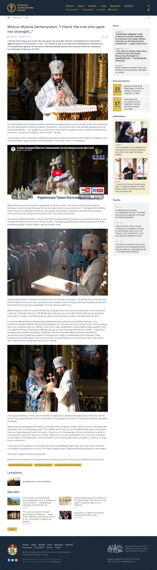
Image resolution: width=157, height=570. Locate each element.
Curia (49, 545)
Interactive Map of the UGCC (135, 551)
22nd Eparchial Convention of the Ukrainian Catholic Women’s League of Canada (132, 104)
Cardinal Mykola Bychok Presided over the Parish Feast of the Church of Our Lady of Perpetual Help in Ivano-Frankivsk (90, 501)
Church (26, 545)
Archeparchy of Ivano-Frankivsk (68, 465)
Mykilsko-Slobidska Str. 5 (116, 559)
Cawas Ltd (36, 554)
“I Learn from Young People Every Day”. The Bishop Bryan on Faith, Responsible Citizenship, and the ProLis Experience (130, 187)
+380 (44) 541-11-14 (114, 561)
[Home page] (8, 18)
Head (33, 545)
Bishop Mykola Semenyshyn (20, 465)
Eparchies (58, 545)
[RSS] (16, 560)
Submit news (55, 561)
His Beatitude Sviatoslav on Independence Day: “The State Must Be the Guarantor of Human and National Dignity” (130, 214)
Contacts (49, 547)
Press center (27, 547)
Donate (58, 547)
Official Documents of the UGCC (136, 548)
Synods (41, 545)
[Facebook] (8, 560)
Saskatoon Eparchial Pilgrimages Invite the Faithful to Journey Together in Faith (134, 89)
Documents (39, 547)
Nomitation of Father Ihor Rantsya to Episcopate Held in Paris (89, 514)
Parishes (69, 545)
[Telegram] (12, 560)
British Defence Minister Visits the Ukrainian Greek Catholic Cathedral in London (130, 70)
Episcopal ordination (43, 465)
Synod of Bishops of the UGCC (136, 546)
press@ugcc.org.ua (128, 561)
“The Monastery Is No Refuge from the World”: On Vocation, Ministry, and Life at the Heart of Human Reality (130, 151)
